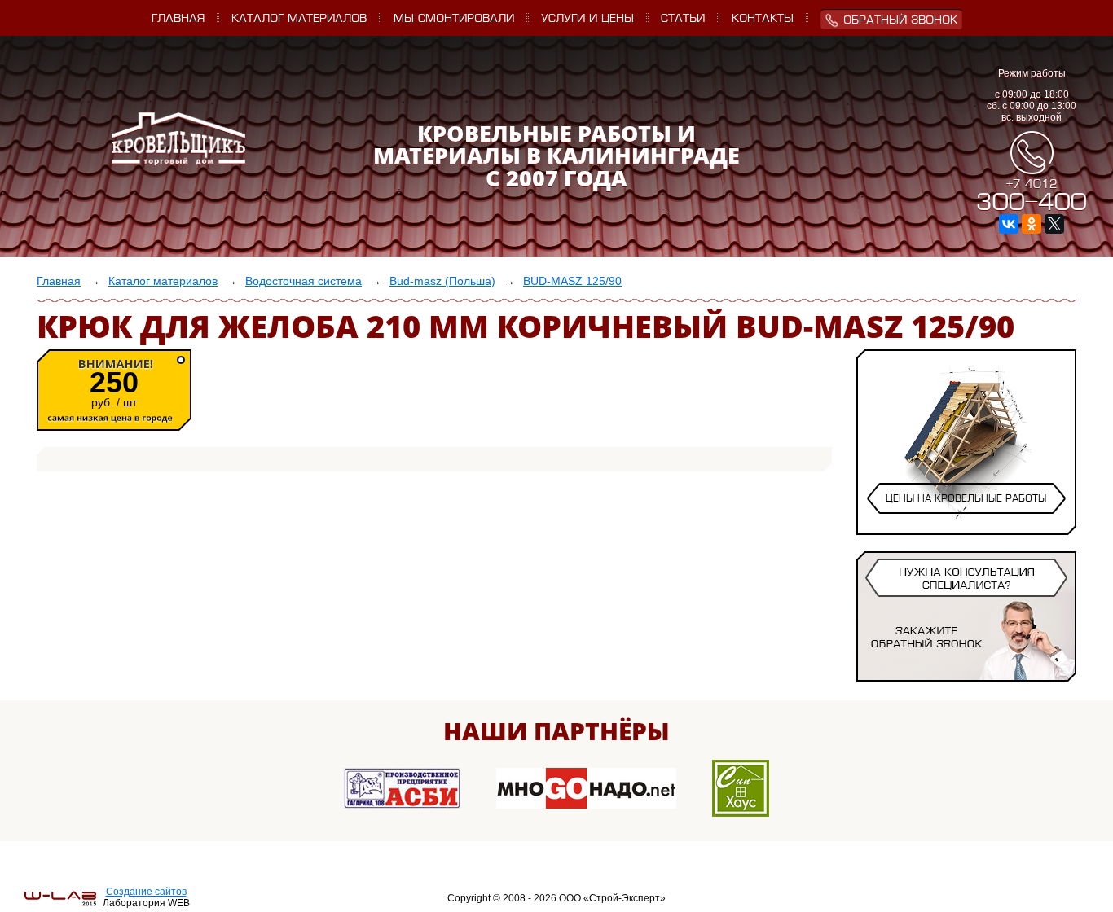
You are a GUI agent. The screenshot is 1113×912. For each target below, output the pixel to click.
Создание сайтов (146, 891)
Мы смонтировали (454, 19)
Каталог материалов (299, 19)
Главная (178, 19)
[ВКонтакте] (1008, 224)
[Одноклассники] (1031, 224)
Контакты (763, 19)
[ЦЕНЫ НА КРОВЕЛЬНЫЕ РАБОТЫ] (966, 519)
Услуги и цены (587, 19)
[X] (1054, 224)
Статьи (683, 19)
